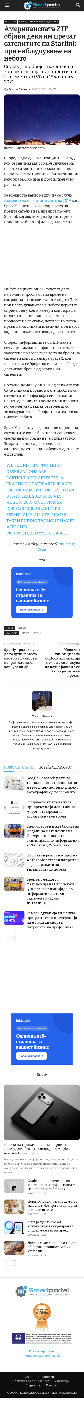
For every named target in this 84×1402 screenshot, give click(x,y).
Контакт (52, 1385)
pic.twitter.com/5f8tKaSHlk (37, 533)
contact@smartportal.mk (42, 1356)
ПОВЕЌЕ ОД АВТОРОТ (55, 767)
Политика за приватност (31, 1381)
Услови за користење (40, 1377)
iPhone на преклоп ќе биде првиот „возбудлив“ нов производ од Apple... (37, 1146)
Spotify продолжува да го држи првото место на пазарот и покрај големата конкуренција (21, 658)
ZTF (42, 289)
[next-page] (13, 937)
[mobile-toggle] (6, 5)
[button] (78, 5)
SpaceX (25, 632)
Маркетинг (34, 1385)
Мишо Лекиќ (18, 89)
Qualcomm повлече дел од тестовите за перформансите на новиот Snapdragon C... (52, 1185)
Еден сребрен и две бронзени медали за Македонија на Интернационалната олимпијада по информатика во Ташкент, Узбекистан (53, 835)
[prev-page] (6, 937)
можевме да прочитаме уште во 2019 (37, 200)
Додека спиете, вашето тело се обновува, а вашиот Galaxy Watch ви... (52, 1247)
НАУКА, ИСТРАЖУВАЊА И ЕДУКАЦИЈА (38, 21)
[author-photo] (42, 710)
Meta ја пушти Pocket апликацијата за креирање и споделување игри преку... (51, 1226)
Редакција (61, 1381)
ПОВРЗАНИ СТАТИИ (19, 767)
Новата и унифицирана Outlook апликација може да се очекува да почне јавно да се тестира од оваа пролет (62, 663)
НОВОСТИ (10, 21)
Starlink (38, 632)
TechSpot (22, 628)
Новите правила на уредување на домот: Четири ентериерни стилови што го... (52, 1206)
